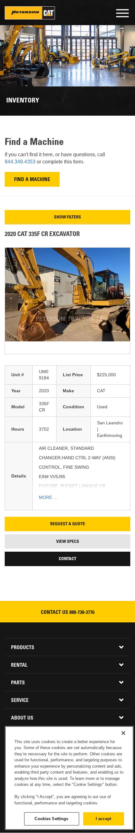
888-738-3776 (81, 612)
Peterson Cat (30, 12)
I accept (103, 818)
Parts (18, 683)
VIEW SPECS (67, 542)
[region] (69, 778)
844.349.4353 (21, 161)
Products (22, 647)
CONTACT (67, 559)
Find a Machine (32, 180)
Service (20, 700)
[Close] (123, 733)
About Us (22, 718)
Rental (19, 665)
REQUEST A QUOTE (67, 524)
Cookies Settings (51, 818)
